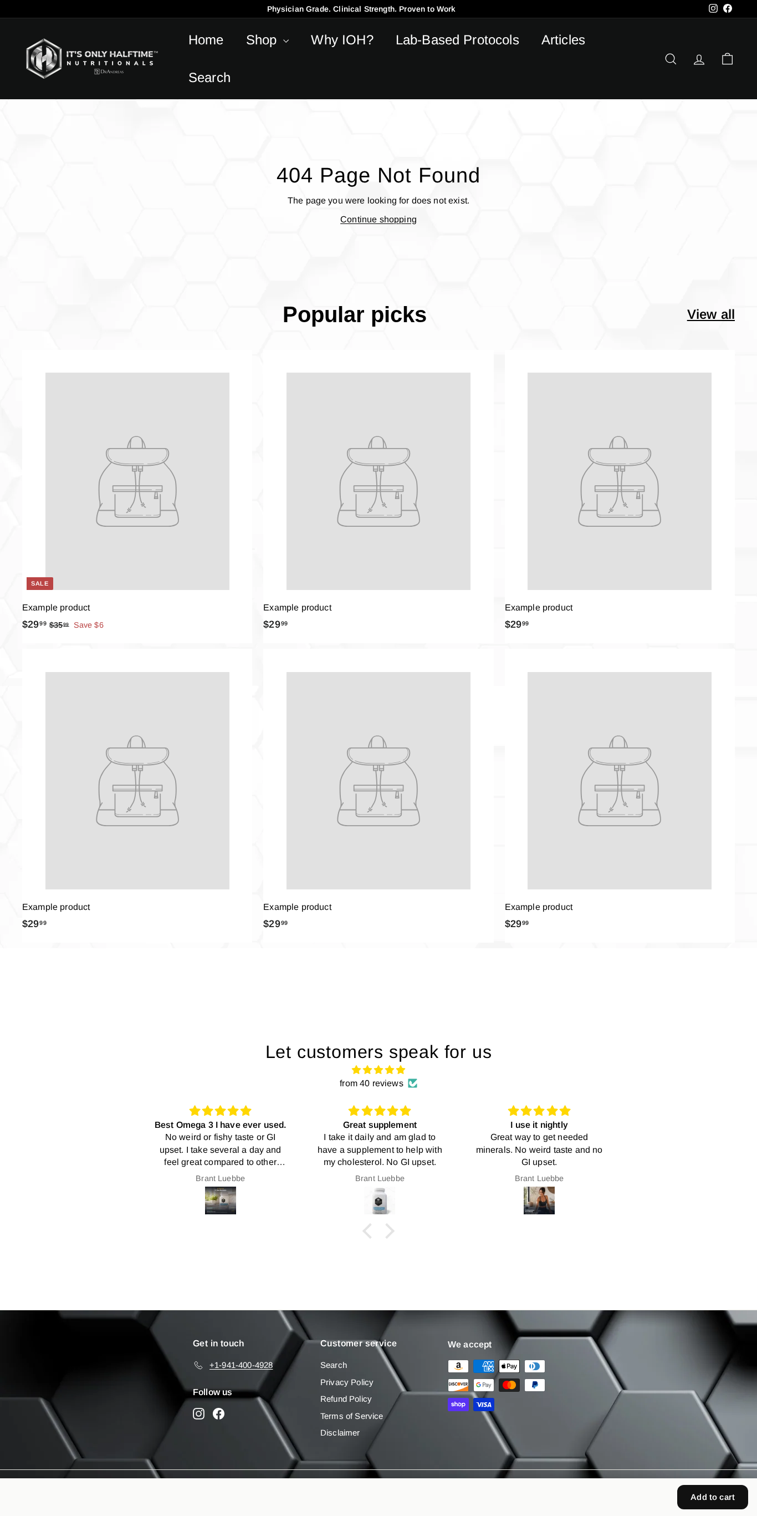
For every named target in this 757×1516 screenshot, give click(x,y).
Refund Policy (346, 1398)
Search (209, 77)
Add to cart (712, 1497)
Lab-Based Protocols (457, 39)
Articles (563, 39)
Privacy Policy (347, 1382)
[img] (378, 1070)
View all (711, 314)
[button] (370, 1231)
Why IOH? (342, 39)
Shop (263, 39)
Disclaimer (340, 1432)
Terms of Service (351, 1416)
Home (206, 39)
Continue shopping (378, 219)
